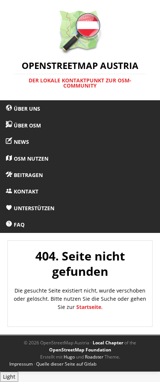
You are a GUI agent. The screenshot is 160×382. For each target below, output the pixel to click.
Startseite (88, 306)
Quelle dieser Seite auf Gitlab (66, 364)
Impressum (21, 364)
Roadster (94, 357)
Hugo (69, 357)
